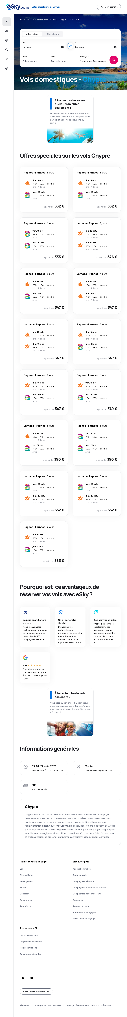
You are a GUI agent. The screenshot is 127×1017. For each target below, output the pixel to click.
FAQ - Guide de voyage (84, 918)
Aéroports (78, 899)
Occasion (24, 893)
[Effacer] (62, 47)
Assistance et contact (31, 954)
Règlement (25, 1005)
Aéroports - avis (81, 906)
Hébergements (27, 881)
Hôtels (23, 887)
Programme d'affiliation (31, 941)
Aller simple (53, 34)
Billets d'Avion (26, 875)
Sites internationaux (34, 991)
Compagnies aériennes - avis (87, 893)
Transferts (25, 906)
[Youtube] (31, 978)
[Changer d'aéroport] (70, 46)
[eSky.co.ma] (21, 19)
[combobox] (40, 47)
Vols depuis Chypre (40, 19)
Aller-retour (32, 34)
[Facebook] (23, 978)
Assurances (26, 899)
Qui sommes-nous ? (29, 935)
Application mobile (82, 868)
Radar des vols (80, 875)
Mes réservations (28, 947)
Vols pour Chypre (59, 19)
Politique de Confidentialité (48, 1005)
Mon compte (111, 6)
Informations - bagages (84, 912)
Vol (28, 19)
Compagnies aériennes (84, 881)
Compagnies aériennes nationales (90, 887)
